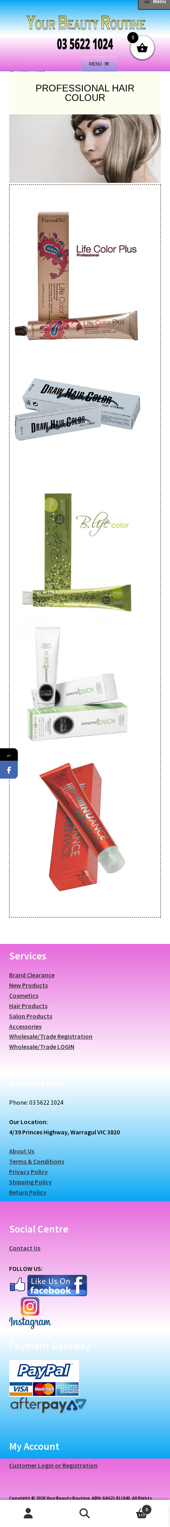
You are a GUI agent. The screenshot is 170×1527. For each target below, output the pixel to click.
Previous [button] (19, 155)
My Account (28, 1513)
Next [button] (151, 155)
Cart (130, 1506)
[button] (95, 64)
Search (85, 1513)
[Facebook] (9, 770)
